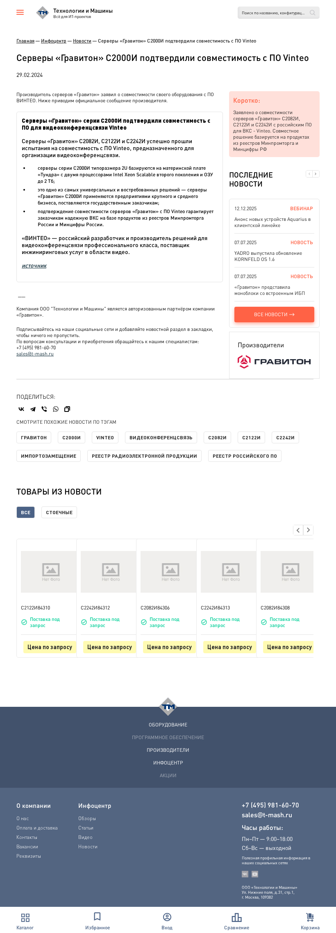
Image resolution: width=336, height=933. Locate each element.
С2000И (71, 437)
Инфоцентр (53, 41)
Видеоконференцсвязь (161, 437)
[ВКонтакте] (21, 409)
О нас (22, 818)
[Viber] (44, 409)
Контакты (26, 837)
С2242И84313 (215, 608)
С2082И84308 (275, 608)
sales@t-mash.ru (35, 354)
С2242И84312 (95, 608)
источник (34, 265)
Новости (82, 41)
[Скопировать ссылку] (67, 409)
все (25, 512)
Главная (25, 41)
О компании (33, 805)
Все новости (271, 314)
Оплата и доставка (37, 828)
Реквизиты (28, 856)
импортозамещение (48, 456)
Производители (168, 750)
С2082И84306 (155, 608)
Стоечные (59, 512)
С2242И (285, 437)
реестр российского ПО (245, 456)
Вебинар (301, 208)
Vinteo (105, 437)
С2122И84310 (35, 608)
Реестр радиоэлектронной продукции (144, 456)
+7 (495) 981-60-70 (270, 805)
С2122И (251, 437)
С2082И (217, 437)
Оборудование (168, 725)
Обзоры (87, 818)
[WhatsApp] (56, 409)
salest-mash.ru (267, 815)
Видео (85, 837)
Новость (302, 242)
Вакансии (27, 846)
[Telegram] (33, 409)
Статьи (85, 828)
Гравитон (34, 437)
